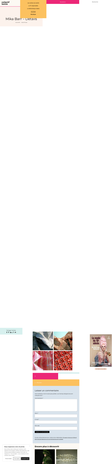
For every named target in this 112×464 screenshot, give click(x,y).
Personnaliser (8, 458)
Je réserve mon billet (101, 369)
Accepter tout (25, 458)
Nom (36, 413)
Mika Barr (39, 382)
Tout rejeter (17, 458)
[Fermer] (29, 446)
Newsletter (63, 2)
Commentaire (39, 398)
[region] (17, 453)
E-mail (37, 419)
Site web (37, 425)
